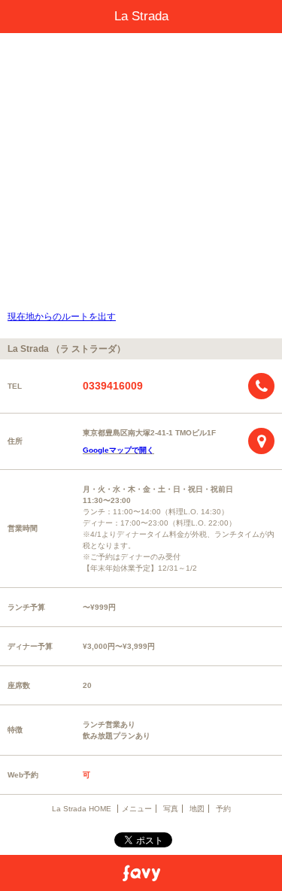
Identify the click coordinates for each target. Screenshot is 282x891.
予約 (223, 809)
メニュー (137, 809)
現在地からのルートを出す (62, 316)
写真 (170, 809)
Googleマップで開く (118, 450)
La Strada (141, 16)
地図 (197, 809)
